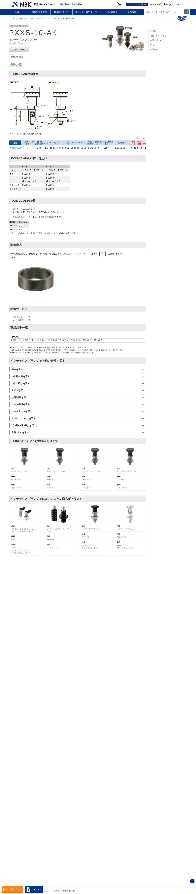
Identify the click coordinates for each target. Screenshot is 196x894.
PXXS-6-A (64, 340)
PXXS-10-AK (15, 148)
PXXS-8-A (87, 340)
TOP (12, 18)
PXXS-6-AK (75, 340)
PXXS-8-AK (98, 340)
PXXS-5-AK (52, 340)
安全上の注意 (17, 56)
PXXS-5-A (40, 340)
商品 (21, 18)
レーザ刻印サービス (22, 320)
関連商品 (154, 49)
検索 (186, 11)
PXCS (12, 257)
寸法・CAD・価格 (158, 36)
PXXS (56, 18)
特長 (152, 45)
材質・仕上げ (156, 40)
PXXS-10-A (15, 340)
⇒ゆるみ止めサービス (66, 233)
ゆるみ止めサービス (22, 317)
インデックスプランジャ (38, 18)
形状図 (153, 31)
